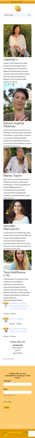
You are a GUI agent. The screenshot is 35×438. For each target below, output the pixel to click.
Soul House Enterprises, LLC (14, 432)
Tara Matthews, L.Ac (15, 273)
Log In (16, 426)
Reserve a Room (9, 359)
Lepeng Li (11, 59)
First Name (8, 381)
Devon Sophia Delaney (14, 124)
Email (6, 389)
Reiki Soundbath (16, 319)
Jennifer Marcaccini (11, 227)
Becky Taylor (13, 175)
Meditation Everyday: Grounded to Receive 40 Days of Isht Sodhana (19, 306)
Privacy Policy (8, 402)
